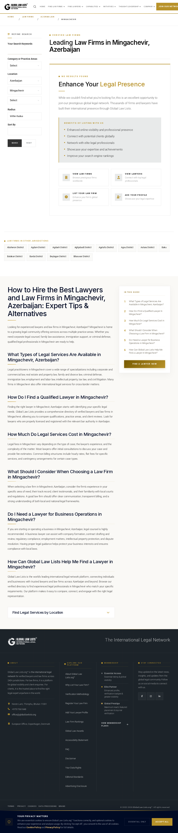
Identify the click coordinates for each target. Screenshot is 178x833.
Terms (11, 806)
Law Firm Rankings (74, 721)
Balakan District (14, 256)
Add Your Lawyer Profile (76, 712)
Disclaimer (70, 758)
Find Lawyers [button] (74, 6)
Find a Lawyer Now (144, 364)
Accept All (162, 822)
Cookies (32, 806)
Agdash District (59, 247)
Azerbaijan (47, 17)
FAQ (67, 749)
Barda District (36, 256)
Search (15, 143)
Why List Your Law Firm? (77, 685)
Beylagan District (58, 256)
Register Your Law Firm (76, 703)
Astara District (147, 247)
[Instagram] (151, 696)
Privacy (21, 806)
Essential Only (137, 822)
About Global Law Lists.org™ (73, 676)
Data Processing (48, 806)
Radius (11, 109)
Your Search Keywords (20, 43)
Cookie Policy (33, 827)
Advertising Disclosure (76, 786)
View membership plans (111, 724)
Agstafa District (106, 247)
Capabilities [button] (92, 6)
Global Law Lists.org (142, 807)
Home (42, 6)
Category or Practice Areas (22, 58)
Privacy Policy (52, 827)
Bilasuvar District (82, 256)
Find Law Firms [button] (55, 6)
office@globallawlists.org (24, 714)
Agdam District (38, 247)
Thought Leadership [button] (129, 6)
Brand (62, 806)
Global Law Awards (74, 731)
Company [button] (148, 6)
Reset (29, 143)
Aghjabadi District (83, 247)
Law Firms (28, 17)
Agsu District (127, 247)
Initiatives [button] (108, 6)
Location (12, 74)
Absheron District (15, 247)
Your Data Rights (73, 767)
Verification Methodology (77, 694)
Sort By (11, 124)
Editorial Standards (74, 777)
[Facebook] (142, 696)
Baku (164, 247)
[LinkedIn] (159, 696)
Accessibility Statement (76, 740)
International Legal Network (142, 639)
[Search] (35, 6)
